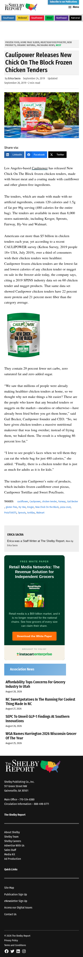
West (49, 18)
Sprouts (22, 512)
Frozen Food (12, 42)
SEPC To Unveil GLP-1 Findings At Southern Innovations (37, 718)
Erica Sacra (14, 78)
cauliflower (22, 501)
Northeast (61, 18)
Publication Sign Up (15, 894)
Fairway (62, 501)
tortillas (31, 512)
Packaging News (46, 45)
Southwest (36, 18)
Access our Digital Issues (18, 907)
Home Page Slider (29, 42)
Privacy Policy (11, 940)
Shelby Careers (12, 841)
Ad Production (12, 859)
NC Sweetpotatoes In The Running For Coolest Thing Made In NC (40, 701)
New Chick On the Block (47, 507)
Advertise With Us (14, 845)
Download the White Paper (34, 636)
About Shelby (12, 832)
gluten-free (11, 507)
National (75, 18)
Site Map (9, 887)
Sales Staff (10, 850)
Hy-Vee (22, 507)
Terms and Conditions (15, 945)
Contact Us (10, 914)
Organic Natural (26, 45)
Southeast (8, 18)
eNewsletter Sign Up (15, 901)
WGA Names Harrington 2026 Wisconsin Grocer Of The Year (41, 735)
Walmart (40, 512)
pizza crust (65, 507)
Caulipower (40, 168)
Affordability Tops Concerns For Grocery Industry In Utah (35, 684)
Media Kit (9, 854)
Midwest (22, 18)
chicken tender (49, 501)
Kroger (30, 507)
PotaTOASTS (10, 512)
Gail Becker (72, 501)
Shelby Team (11, 836)
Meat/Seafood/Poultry (53, 42)
